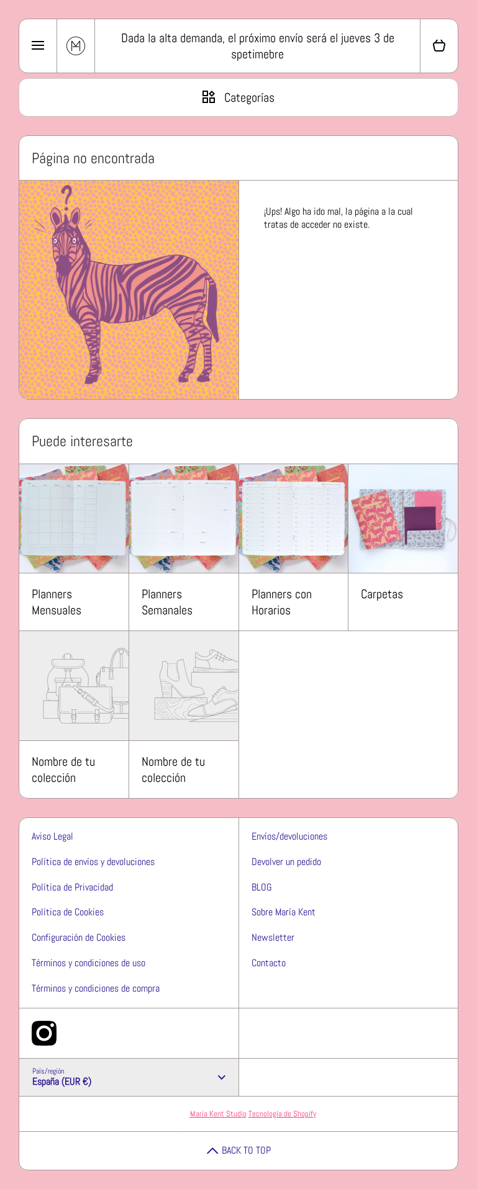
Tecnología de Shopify (282, 1113)
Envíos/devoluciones (289, 836)
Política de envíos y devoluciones (93, 861)
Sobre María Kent (284, 911)
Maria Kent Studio (218, 1113)
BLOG (262, 887)
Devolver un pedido (286, 861)
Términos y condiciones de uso (88, 962)
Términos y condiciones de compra (96, 988)
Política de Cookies (68, 911)
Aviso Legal (52, 836)
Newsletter (273, 937)
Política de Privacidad (72, 887)
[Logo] (75, 46)
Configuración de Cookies (78, 937)
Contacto (269, 962)
